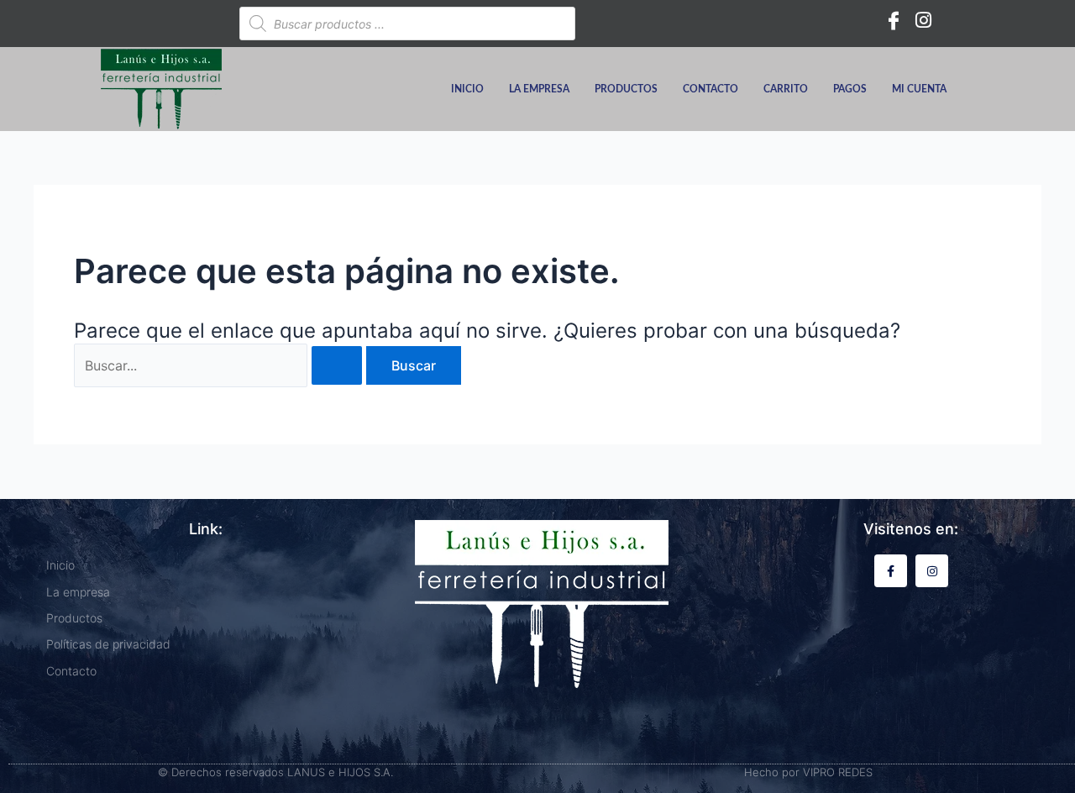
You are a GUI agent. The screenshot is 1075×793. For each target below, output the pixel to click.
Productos (626, 89)
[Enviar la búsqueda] (337, 365)
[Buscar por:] (220, 365)
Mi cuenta (919, 89)
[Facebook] (893, 19)
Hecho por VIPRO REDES (808, 772)
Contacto (710, 89)
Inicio (467, 89)
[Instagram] (923, 19)
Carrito (785, 89)
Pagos (850, 89)
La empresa (539, 89)
